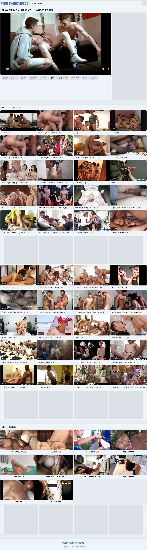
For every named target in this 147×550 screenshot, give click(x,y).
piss (95, 78)
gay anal (34, 78)
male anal (77, 78)
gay (6, 78)
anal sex (45, 78)
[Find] (144, 3)
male (87, 78)
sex (54, 78)
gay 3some (64, 78)
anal (24, 78)
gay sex (15, 78)
